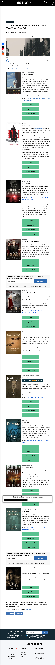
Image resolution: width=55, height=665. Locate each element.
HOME (8, 21)
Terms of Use (23, 652)
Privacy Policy (24, 654)
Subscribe (48, 2)
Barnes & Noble (30, 113)
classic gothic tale (38, 128)
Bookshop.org (31, 118)
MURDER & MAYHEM (11, 656)
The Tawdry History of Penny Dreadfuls (19, 68)
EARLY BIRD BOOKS (11, 654)
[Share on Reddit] (3, 54)
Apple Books (30, 109)
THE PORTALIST (11, 658)
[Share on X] (3, 47)
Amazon (31, 104)
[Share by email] (3, 52)
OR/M (22, 656)
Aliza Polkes (10, 36)
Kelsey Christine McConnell (20, 36)
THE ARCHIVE (10, 652)
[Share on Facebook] (3, 44)
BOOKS (12, 21)
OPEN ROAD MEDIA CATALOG (13, 660)
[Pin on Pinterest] (3, 49)
